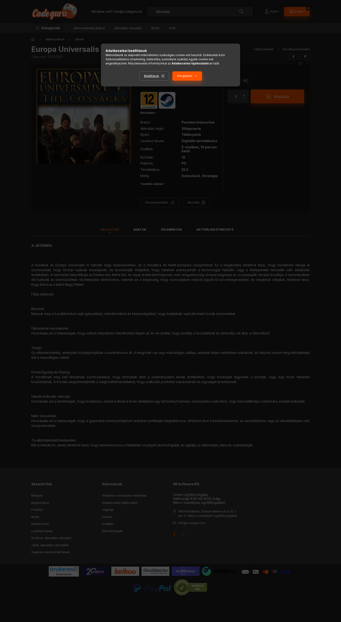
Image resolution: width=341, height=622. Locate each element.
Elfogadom (184, 76)
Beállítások (151, 76)
